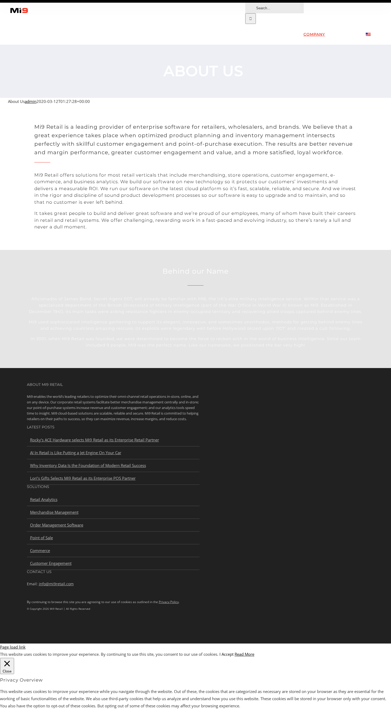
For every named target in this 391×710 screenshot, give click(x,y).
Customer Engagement (51, 563)
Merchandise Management (54, 512)
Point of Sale (41, 537)
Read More (244, 654)
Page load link (13, 647)
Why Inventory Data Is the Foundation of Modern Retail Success (88, 465)
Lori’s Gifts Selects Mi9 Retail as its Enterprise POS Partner (83, 478)
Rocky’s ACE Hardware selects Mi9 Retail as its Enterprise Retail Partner (94, 439)
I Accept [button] (226, 654)
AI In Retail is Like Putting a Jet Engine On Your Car (75, 452)
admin (30, 101)
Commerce (40, 550)
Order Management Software (56, 525)
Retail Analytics (43, 499)
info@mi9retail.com (56, 583)
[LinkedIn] (29, 626)
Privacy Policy (169, 602)
